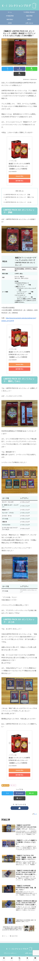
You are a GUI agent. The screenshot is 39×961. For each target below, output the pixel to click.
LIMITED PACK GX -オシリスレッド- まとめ (18, 202)
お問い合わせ (29, 953)
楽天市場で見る (19, 180)
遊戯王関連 (6, 785)
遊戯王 (14, 785)
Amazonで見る (19, 176)
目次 (17, 191)
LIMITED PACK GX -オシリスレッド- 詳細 (17, 194)
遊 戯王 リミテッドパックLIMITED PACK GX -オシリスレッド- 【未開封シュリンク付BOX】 (19, 166)
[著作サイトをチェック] (19, 808)
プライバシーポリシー (10, 953)
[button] (19, 74)
